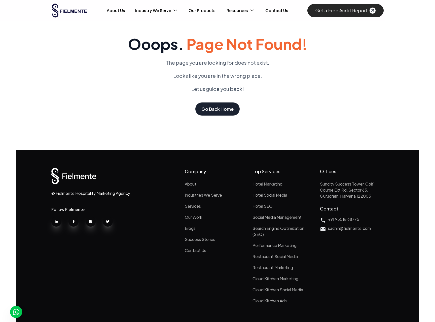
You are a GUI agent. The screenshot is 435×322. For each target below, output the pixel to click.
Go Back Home (217, 109)
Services (193, 206)
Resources (237, 10)
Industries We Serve (203, 195)
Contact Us (195, 250)
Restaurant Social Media (275, 256)
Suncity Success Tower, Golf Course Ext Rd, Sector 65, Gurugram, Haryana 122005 (347, 190)
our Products (202, 10)
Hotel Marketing (267, 184)
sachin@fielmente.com (349, 228)
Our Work (193, 217)
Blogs (190, 228)
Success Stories (200, 239)
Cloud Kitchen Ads (269, 300)
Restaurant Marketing (272, 267)
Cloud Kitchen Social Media (277, 289)
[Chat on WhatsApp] (16, 312)
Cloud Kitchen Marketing (275, 278)
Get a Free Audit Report (341, 10)
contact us (276, 10)
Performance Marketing (274, 245)
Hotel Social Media (269, 195)
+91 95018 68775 (343, 219)
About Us (116, 10)
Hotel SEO (262, 206)
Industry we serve (153, 10)
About (190, 184)
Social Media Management (277, 217)
